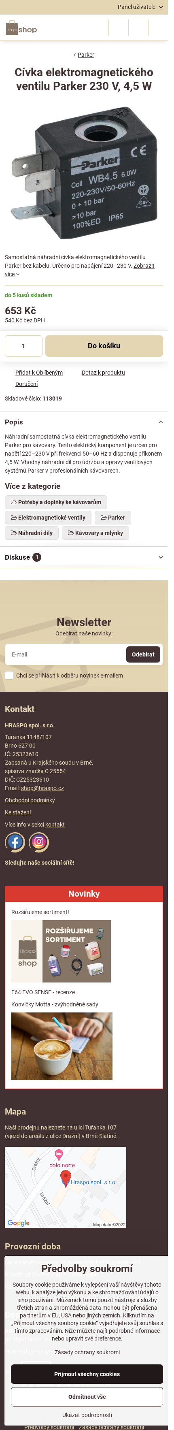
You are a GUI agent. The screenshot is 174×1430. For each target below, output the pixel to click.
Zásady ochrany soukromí (87, 1352)
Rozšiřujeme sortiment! (40, 912)
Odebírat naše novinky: (83, 633)
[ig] (39, 850)
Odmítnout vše (87, 1397)
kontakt (55, 824)
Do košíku (104, 346)
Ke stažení (18, 812)
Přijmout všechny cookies (87, 1374)
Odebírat (143, 654)
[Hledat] (118, 27)
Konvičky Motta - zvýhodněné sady (54, 1004)
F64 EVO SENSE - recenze (43, 992)
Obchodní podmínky (30, 800)
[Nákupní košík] (138, 27)
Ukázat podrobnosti (87, 1415)
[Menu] (158, 27)
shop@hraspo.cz (42, 788)
